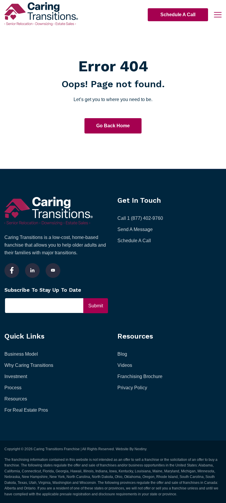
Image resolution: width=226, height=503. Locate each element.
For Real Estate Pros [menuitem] (26, 410)
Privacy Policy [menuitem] (132, 387)
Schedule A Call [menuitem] (134, 240)
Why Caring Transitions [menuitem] (28, 365)
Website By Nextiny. (131, 449)
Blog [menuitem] (122, 354)
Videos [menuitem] (124, 365)
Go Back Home (113, 125)
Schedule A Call (177, 14)
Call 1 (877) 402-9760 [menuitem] (140, 218)
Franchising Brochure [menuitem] (139, 376)
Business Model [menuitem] (21, 354)
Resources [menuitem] (15, 398)
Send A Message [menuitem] (135, 229)
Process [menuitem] (12, 387)
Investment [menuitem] (15, 376)
